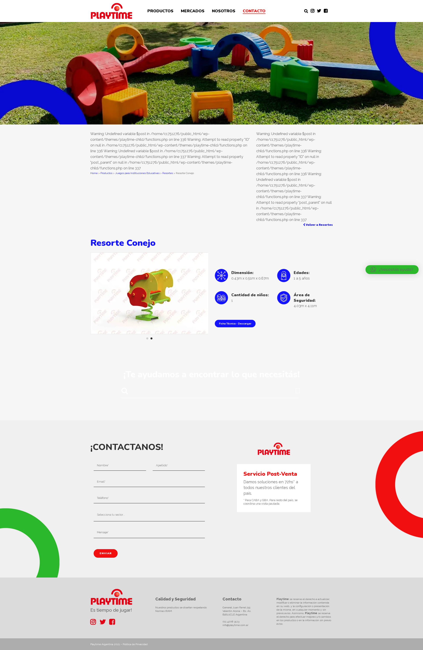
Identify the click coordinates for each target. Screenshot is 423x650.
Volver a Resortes (319, 224)
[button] (392, 269)
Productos (106, 173)
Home (94, 173)
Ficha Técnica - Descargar (235, 323)
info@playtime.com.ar (235, 625)
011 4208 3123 (231, 621)
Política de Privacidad (135, 644)
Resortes (167, 173)
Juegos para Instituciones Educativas (137, 173)
